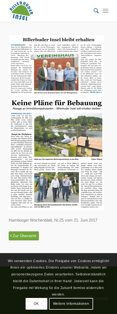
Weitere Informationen (71, 304)
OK (36, 304)
